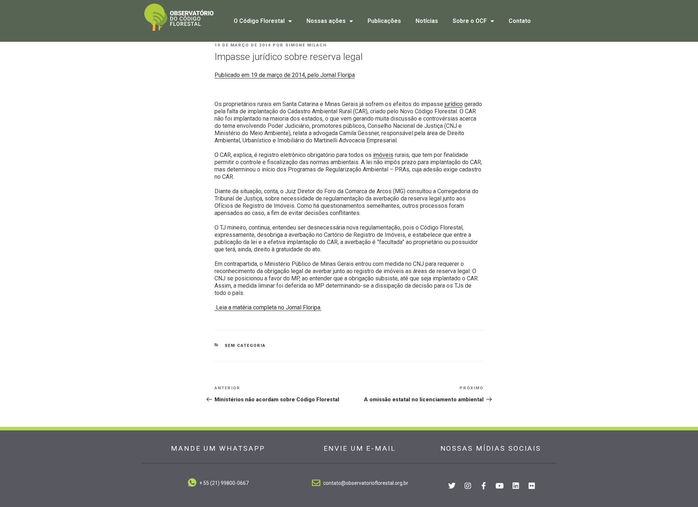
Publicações (384, 20)
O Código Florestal (259, 20)
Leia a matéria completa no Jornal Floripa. (267, 307)
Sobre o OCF (470, 20)
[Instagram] (468, 486)
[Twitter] (452, 486)
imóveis (383, 154)
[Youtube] (500, 486)
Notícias (427, 20)
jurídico (454, 104)
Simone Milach (306, 45)
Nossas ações (326, 20)
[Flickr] (531, 486)
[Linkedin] (516, 486)
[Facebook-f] (484, 486)
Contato (520, 20)
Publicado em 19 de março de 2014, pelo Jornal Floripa (284, 75)
